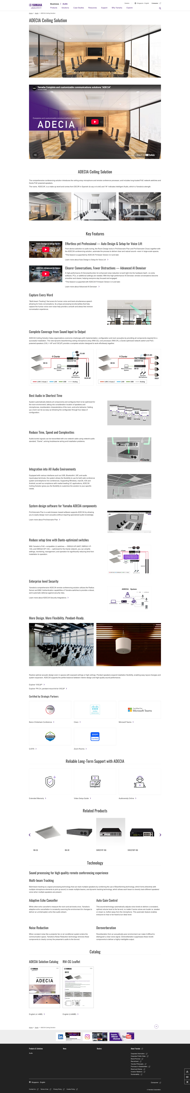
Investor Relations (136, 1072)
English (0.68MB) (69, 1014)
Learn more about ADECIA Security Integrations (47, 597)
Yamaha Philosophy (137, 1064)
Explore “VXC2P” (35, 684)
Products (53, 7)
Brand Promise (135, 1059)
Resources (92, 7)
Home (31, 13)
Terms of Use (44, 1089)
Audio (65, 4)
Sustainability (135, 1074)
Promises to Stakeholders (139, 1066)
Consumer (155, 3)
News (64, 1048)
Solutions (65, 7)
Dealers (127, 3)
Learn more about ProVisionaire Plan (43, 519)
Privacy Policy (57, 1089)
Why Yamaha (117, 7)
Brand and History (136, 1069)
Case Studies (78, 7)
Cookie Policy (71, 1089)
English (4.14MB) (36, 1014)
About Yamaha (135, 1048)
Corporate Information (138, 1053)
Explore (130, 7)
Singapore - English (143, 3)
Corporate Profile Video (138, 1056)
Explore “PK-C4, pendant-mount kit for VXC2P (47, 688)
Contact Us (32, 1089)
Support (104, 7)
